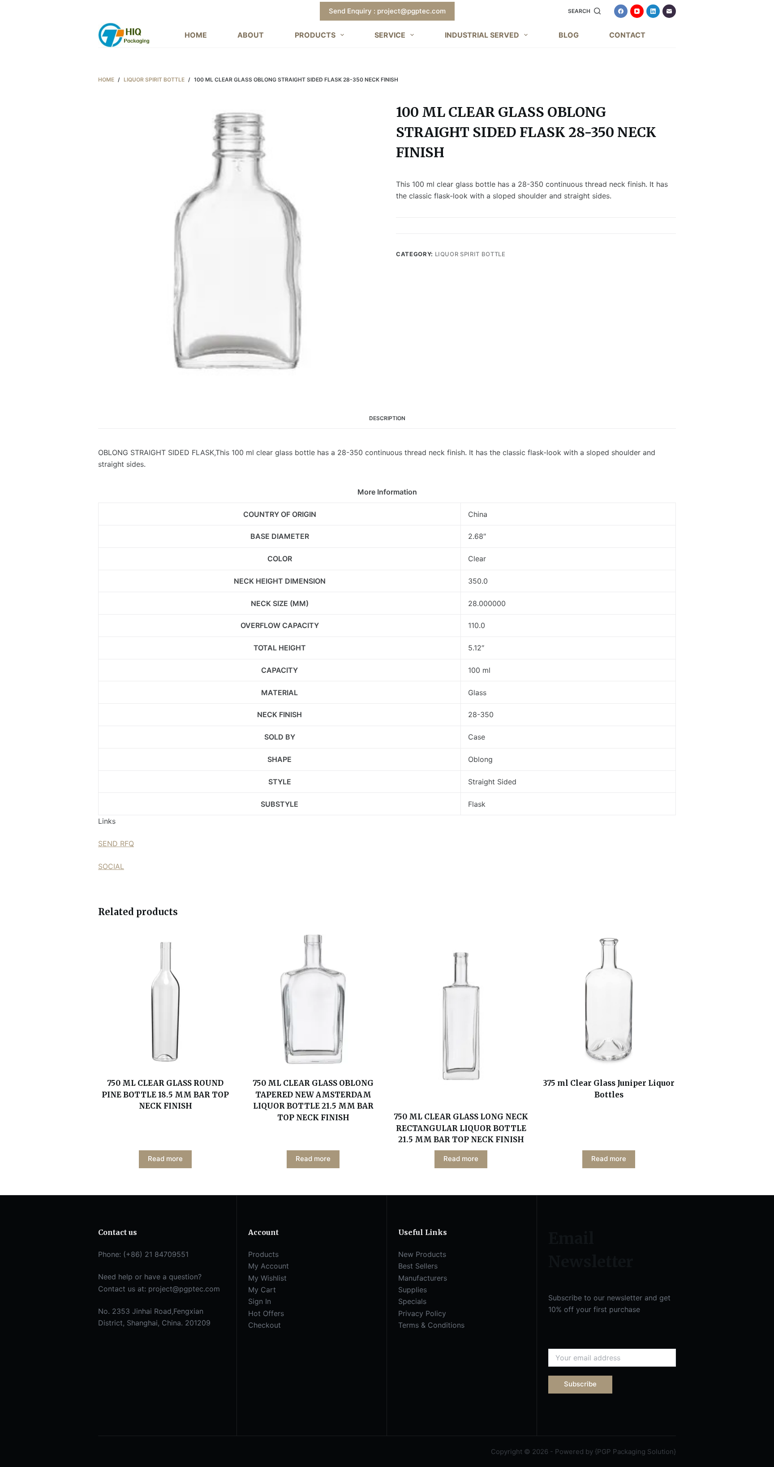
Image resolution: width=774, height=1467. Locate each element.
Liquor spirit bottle (470, 254)
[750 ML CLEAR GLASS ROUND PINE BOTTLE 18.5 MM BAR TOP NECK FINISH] (165, 999)
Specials (412, 1301)
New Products (422, 1254)
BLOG (569, 35)
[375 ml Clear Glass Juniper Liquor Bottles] (609, 999)
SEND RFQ (116, 843)
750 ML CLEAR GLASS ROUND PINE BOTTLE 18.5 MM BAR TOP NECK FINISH (165, 1094)
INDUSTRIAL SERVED (482, 35)
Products (263, 1254)
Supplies (412, 1289)
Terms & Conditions (431, 1325)
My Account (268, 1265)
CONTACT (627, 35)
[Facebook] (621, 11)
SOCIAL (111, 866)
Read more (165, 1158)
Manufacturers (422, 1277)
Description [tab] (387, 418)
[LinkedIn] (653, 11)
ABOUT (250, 35)
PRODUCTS (315, 35)
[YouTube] (637, 11)
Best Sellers (418, 1265)
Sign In (259, 1301)
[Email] (669, 11)
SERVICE (389, 35)
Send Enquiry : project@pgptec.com (387, 11)
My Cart (262, 1289)
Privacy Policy (422, 1313)
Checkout (264, 1325)
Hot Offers (266, 1313)
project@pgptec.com (184, 1288)
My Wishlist (267, 1277)
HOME (196, 35)
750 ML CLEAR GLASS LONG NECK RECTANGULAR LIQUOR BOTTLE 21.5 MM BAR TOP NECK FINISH (461, 1128)
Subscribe (580, 1384)
